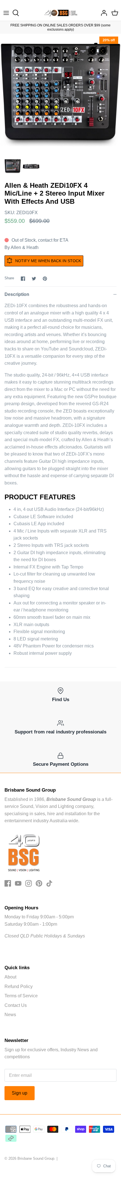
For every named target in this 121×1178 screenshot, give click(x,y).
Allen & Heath (25, 247)
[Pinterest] (39, 883)
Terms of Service (21, 995)
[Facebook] (8, 883)
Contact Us (16, 1005)
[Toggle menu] (6, 13)
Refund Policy (19, 986)
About (10, 977)
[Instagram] (28, 883)
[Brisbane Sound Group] (60, 13)
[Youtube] (18, 883)
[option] (60, 94)
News (10, 1014)
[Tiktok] (49, 883)
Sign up (19, 1093)
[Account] (102, 13)
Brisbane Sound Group (35, 1158)
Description (17, 294)
